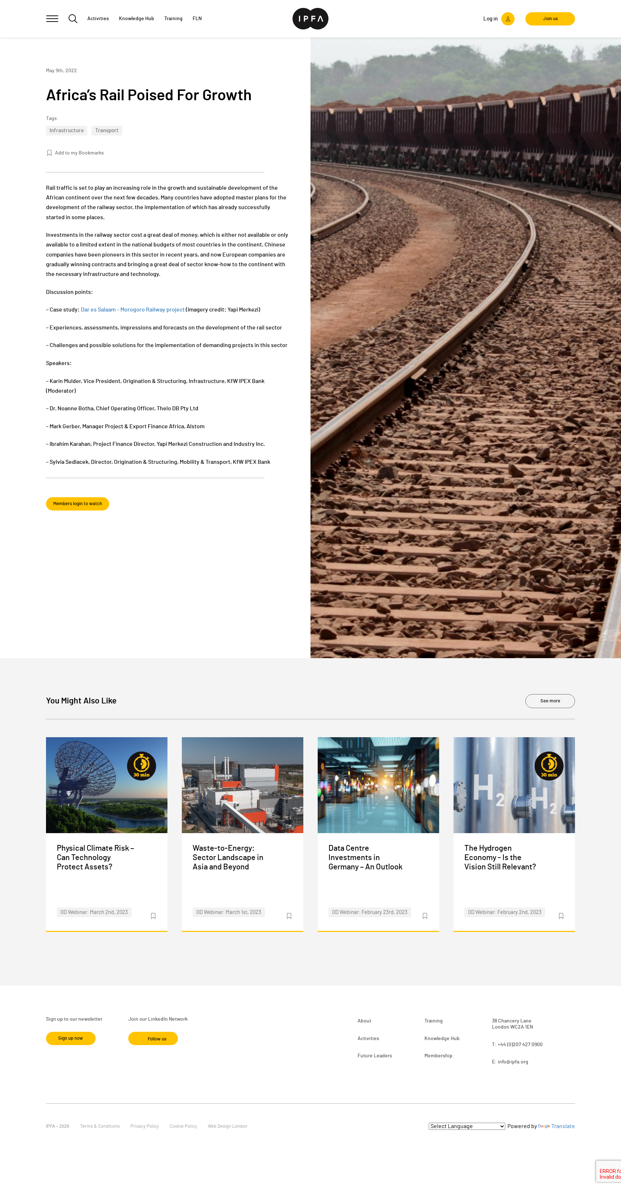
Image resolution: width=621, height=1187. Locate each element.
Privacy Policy (144, 1126)
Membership (438, 1055)
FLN (197, 18)
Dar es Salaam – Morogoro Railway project (133, 310)
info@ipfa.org (513, 1061)
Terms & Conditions (100, 1126)
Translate (563, 1126)
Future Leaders (375, 1055)
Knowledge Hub (442, 1038)
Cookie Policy (183, 1126)
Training (433, 1021)
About (364, 1021)
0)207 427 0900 (526, 1044)
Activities (368, 1038)
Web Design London (227, 1126)
